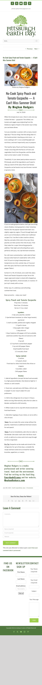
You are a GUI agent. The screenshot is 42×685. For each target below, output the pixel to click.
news (24, 488)
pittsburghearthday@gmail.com (21, 8)
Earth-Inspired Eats (17, 488)
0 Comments (30, 488)
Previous (30, 49)
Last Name (21, 579)
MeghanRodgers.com (14, 480)
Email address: (21, 586)
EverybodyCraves (12, 477)
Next (36, 49)
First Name (21, 572)
